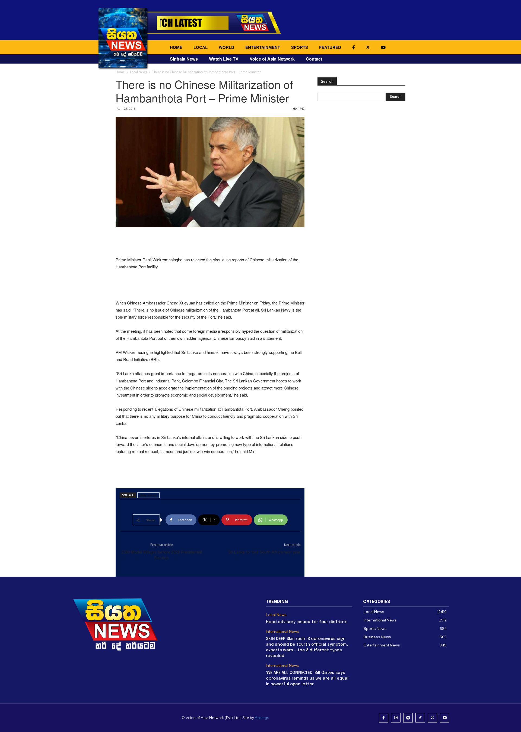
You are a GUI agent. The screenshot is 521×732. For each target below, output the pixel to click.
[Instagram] (396, 717)
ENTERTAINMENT (262, 47)
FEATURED (330, 47)
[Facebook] (383, 717)
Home (120, 72)
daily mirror (148, 495)
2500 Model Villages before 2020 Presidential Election (161, 555)
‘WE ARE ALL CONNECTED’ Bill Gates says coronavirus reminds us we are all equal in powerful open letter (307, 678)
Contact (314, 59)
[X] (432, 717)
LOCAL (200, 47)
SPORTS (299, 47)
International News (282, 631)
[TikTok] (420, 717)
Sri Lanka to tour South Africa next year (264, 552)
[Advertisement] (210, 242)
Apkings (262, 717)
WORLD (226, 47)
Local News (138, 72)
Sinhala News (184, 59)
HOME (176, 47)
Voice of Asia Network (272, 59)
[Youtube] (444, 717)
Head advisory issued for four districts (307, 622)
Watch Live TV (224, 59)
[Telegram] (408, 717)
